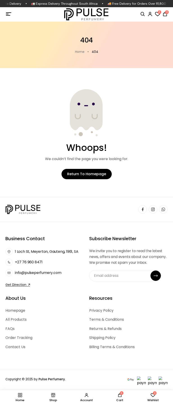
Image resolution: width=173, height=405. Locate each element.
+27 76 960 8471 (29, 262)
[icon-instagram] (153, 209)
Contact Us (15, 346)
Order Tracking (18, 337)
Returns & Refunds (105, 328)
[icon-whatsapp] (163, 209)
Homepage (15, 310)
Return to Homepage (86, 174)
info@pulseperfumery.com (38, 272)
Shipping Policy (102, 337)
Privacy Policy (101, 310)
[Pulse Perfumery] (86, 14)
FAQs (10, 328)
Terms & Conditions (106, 319)
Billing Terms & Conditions (112, 346)
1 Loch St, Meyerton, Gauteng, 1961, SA (46, 251)
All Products (16, 319)
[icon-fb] (142, 209)
